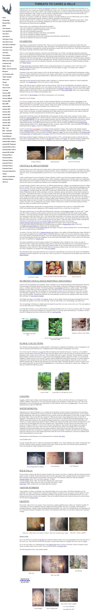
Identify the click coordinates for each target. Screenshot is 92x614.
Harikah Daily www (69, 224)
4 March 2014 (40, 239)
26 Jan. (69, 541)
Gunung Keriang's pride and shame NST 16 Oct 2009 (35, 222)
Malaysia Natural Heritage (30, 226)
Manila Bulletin (24, 255)
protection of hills (24, 69)
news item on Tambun (37, 296)
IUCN (79, 140)
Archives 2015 (37, 134)
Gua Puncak (78, 101)
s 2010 (85, 541)
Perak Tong (23, 484)
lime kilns (22, 77)
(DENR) (43, 23)
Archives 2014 (26, 134)
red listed (61, 88)
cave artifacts (51, 248)
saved (71, 121)
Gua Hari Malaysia (29, 119)
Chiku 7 (34, 125)
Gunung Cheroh (24, 479)
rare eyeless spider (67, 90)
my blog (37, 121)
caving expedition (31, 117)
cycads (41, 352)
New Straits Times (42, 227)
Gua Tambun (58, 288)
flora (57, 113)
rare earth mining (82, 122)
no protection (46, 8)
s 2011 (65, 67)
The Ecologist (33, 95)
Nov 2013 (62, 436)
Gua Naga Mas (56, 312)
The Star (41, 539)
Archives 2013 (86, 132)
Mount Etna (68, 88)
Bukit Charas (26, 62)
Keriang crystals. (69, 211)
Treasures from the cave (47, 232)
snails (65, 138)
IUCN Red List (47, 130)
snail (54, 132)
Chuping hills (32, 82)
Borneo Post (52, 544)
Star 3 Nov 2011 (27, 66)
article (25, 190)
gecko (61, 132)
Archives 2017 (73, 403)
